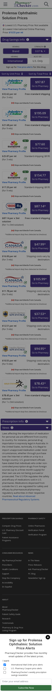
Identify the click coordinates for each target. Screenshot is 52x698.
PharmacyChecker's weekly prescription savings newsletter (28, 673)
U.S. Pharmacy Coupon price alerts (26, 668)
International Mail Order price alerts (27, 664)
